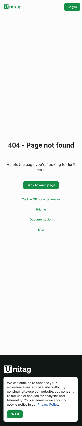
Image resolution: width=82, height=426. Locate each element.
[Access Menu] (58, 7)
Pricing (41, 209)
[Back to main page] (41, 181)
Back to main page (41, 185)
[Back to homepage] (12, 7)
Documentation (41, 219)
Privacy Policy (47, 404)
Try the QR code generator (41, 199)
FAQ (41, 230)
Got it (14, 414)
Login (72, 7)
